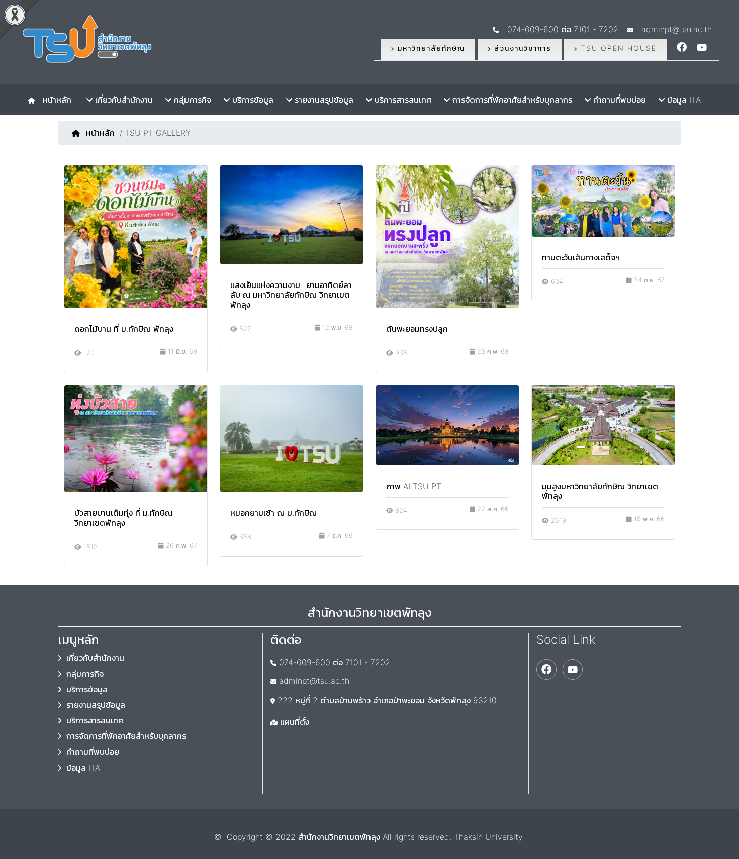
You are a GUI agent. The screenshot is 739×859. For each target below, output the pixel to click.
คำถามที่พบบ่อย (618, 99)
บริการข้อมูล (251, 99)
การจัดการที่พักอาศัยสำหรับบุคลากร (511, 99)
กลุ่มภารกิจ (191, 99)
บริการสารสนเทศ (401, 99)
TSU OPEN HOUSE (617, 48)
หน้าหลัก (54, 99)
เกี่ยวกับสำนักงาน (123, 99)
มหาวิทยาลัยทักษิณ (430, 48)
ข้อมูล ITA (683, 99)
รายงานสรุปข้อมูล (322, 99)
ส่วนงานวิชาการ (521, 48)
